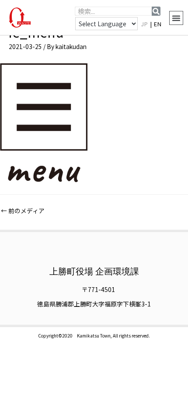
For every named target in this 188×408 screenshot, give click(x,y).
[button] (176, 18)
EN (158, 24)
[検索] (156, 11)
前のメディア (23, 210)
